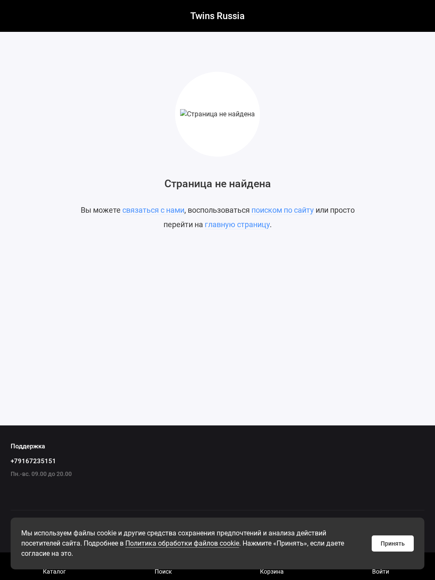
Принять (393, 543)
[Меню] (16, 16)
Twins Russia (217, 16)
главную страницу (237, 224)
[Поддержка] (419, 16)
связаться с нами (153, 210)
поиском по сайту (282, 210)
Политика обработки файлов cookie (182, 543)
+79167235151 (33, 461)
